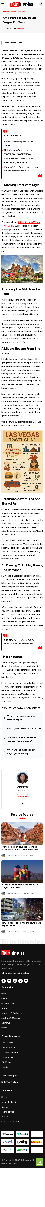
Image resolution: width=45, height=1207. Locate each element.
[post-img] (23, 833)
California (6, 1023)
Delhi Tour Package (10, 1082)
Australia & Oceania (11, 1018)
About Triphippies (10, 1102)
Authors (5, 1116)
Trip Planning (7, 1062)
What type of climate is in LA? (22, 728)
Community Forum (10, 1121)
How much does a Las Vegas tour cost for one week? (21, 739)
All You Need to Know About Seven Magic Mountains (20, 886)
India (4, 993)
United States (9, 11)
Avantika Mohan (13, 855)
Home (4, 1097)
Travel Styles (7, 1057)
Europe (5, 998)
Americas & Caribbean (12, 1013)
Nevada (22, 11)
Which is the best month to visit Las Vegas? (21, 718)
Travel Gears (7, 1042)
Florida (5, 1027)
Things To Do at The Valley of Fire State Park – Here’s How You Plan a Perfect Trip (20, 848)
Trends (5, 1067)
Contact (5, 1107)
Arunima (20, 29)
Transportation (9, 1047)
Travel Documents (10, 1052)
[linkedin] (22, 803)
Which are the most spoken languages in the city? (21, 752)
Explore (23, 796)
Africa (4, 1008)
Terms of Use (8, 1112)
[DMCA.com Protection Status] (40, 1162)
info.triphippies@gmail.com (17, 973)
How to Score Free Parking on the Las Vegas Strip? (21, 924)
